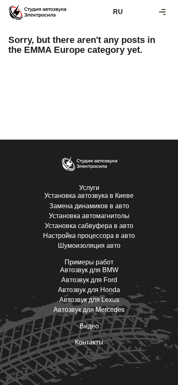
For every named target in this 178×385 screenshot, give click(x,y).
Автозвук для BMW (89, 269)
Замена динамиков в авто (89, 205)
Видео (89, 326)
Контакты (89, 342)
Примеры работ (89, 262)
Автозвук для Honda (89, 289)
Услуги (89, 187)
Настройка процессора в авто (89, 235)
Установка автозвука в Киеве (89, 195)
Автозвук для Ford (89, 279)
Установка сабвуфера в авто (89, 225)
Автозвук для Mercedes (89, 309)
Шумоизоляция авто (89, 245)
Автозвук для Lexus (89, 299)
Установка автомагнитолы (89, 215)
